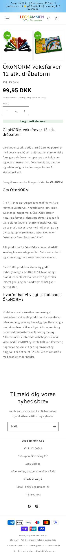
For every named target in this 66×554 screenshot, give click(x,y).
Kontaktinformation (46, 551)
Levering (21, 97)
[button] (7, 18)
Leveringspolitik (36, 545)
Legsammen (32, 535)
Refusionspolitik (17, 545)
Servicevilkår (54, 545)
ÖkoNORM (56, 182)
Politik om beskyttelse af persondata (38, 540)
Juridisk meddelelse (23, 551)
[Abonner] (54, 426)
